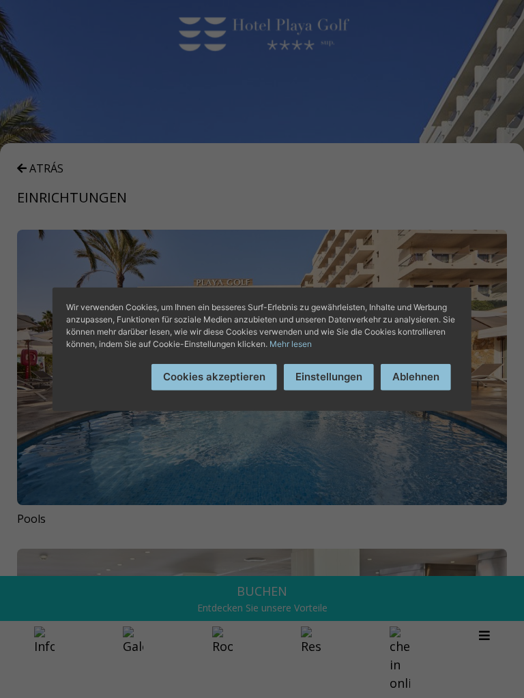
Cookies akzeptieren (214, 376)
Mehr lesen (291, 344)
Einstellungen (328, 376)
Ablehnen (415, 376)
